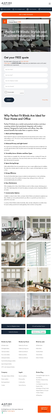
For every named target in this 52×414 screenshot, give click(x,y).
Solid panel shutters (5, 357)
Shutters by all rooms (23, 345)
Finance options (4, 379)
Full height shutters (5, 348)
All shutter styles (4, 345)
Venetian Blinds (39, 351)
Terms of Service (22, 385)
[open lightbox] (13, 228)
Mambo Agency (11, 411)
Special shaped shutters (6, 364)
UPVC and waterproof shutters (8, 367)
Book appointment (5, 382)
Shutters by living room (24, 348)
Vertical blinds (39, 354)
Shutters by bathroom (23, 357)
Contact (3, 385)
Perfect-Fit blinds (39, 357)
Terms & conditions (23, 376)
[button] (50, 3)
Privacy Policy (45, 100)
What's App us (7, 63)
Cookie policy (22, 382)
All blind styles (39, 345)
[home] (6, 3)
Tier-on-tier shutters (5, 354)
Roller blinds (38, 348)
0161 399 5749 (24, 61)
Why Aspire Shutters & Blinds (7, 376)
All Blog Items (39, 395)
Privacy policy (22, 379)
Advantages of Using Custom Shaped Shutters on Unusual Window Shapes (42, 390)
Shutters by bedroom (23, 351)
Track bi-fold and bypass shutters (8, 361)
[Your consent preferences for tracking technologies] (2, 412)
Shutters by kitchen (23, 354)
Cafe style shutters (5, 351)
